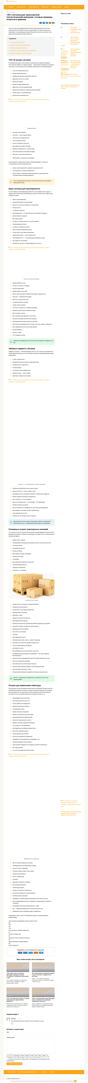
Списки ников (56, 7)
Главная (11, 7)
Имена (66, 7)
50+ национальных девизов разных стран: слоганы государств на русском (43, 975)
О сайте (51, 1072)
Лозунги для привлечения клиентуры (21, 53)
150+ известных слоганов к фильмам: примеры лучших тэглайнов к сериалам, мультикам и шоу (17, 975)
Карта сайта (11, 1072)
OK (75, 1081)
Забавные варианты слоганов (18, 48)
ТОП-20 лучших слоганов (17, 42)
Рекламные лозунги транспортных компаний (23, 50)
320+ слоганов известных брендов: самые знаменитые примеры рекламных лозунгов (43, 1000)
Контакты (44, 1072)
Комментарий (10, 1037)
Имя (8, 1032)
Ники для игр (21, 7)
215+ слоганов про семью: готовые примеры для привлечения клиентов (18, 1000)
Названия (45, 7)
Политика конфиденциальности (28, 1072)
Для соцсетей (34, 7)
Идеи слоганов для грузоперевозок (20, 45)
